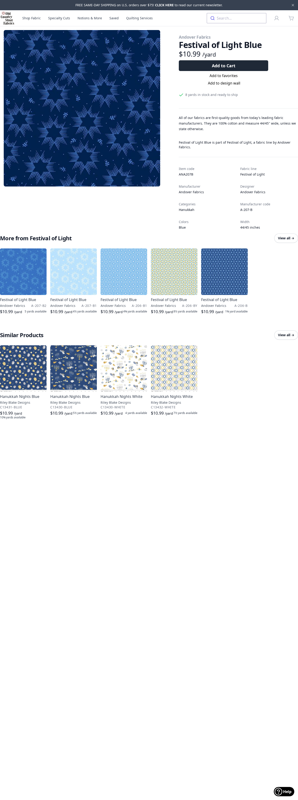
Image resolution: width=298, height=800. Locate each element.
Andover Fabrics (194, 37)
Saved (114, 18)
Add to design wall (224, 83)
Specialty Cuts (59, 18)
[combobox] (236, 18)
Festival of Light (252, 174)
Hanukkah (186, 209)
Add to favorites (224, 75)
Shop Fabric (31, 18)
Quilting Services (139, 18)
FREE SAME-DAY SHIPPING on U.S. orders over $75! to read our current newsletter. (149, 5)
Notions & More (90, 18)
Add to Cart (223, 65)
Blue (182, 227)
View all (286, 238)
